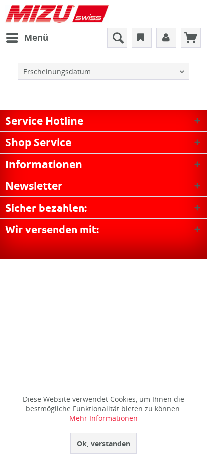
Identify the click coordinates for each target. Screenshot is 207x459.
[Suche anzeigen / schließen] (117, 38)
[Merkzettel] (142, 38)
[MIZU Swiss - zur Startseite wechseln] (57, 14)
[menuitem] (26, 38)
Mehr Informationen (103, 418)
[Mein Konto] (166, 38)
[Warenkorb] (191, 38)
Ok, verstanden (103, 443)
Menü (36, 37)
